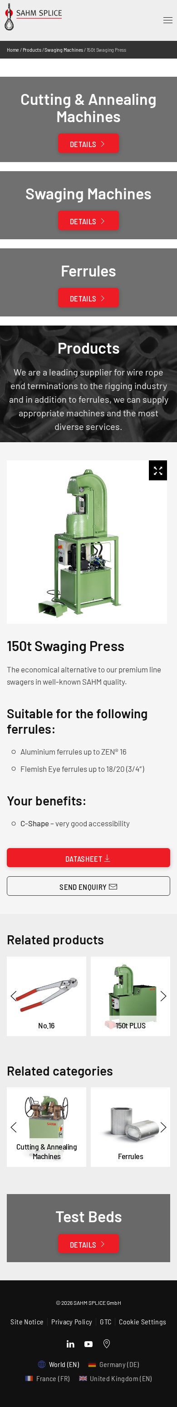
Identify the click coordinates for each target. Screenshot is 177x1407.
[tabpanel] (85, 542)
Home (13, 49)
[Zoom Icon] (158, 470)
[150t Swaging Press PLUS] (130, 996)
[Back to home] (43, 23)
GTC (105, 1321)
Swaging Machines (63, 49)
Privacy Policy (71, 1321)
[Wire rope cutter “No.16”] (46, 996)
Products (32, 49)
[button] (167, 20)
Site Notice (27, 1321)
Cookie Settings (142, 1321)
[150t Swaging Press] (46, 1127)
